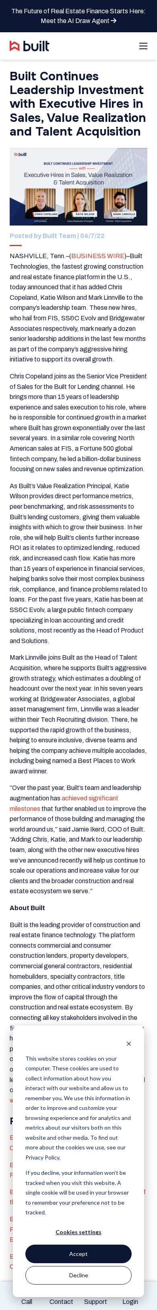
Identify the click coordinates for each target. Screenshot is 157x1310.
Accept (78, 1253)
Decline (78, 1275)
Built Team (59, 235)
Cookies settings (78, 1232)
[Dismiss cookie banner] (129, 1043)
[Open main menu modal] (143, 46)
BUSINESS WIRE (97, 256)
